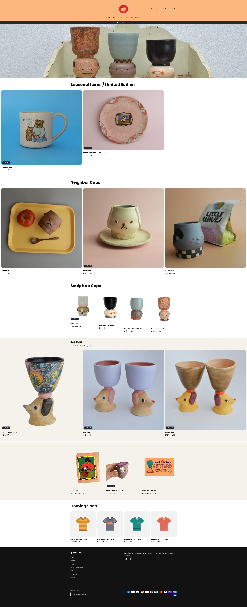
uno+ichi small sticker (114, 491)
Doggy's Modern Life (9, 432)
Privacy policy (98, 601)
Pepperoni (5, 270)
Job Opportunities (76, 567)
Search (72, 577)
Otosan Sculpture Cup (105, 325)
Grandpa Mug (6, 167)
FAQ (71, 571)
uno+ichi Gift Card (149, 491)
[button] (72, 9)
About (72, 557)
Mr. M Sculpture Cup (158, 329)
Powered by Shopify (86, 601)
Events (72, 560)
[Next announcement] (176, 22)
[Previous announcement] (71, 22)
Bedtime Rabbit (89, 270)
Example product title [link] (78, 539)
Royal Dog (74, 323)
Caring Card (75, 491)
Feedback (73, 574)
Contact (73, 564)
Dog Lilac (86, 432)
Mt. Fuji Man (169, 270)
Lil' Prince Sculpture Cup (133, 328)
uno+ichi (78, 601)
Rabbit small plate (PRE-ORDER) (95, 153)
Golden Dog (169, 432)
